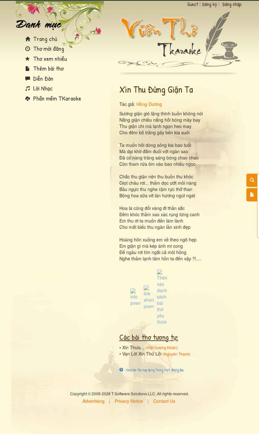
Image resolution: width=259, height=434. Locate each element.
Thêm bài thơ (47, 68)
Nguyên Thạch (176, 353)
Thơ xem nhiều (49, 58)
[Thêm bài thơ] (251, 194)
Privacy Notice (129, 401)
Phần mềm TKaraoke (56, 98)
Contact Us (164, 401)
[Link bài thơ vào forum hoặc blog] (149, 296)
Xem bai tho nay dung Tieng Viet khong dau (154, 370)
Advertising (93, 401)
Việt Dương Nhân (162, 347)
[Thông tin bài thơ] (135, 296)
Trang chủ (44, 38)
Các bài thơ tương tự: (148, 337)
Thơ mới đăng (48, 48)
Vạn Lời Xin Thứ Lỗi (141, 353)
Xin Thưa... (133, 347)
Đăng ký (209, 4)
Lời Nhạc (42, 88)
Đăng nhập (232, 4)
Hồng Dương (149, 104)
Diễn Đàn (42, 78)
